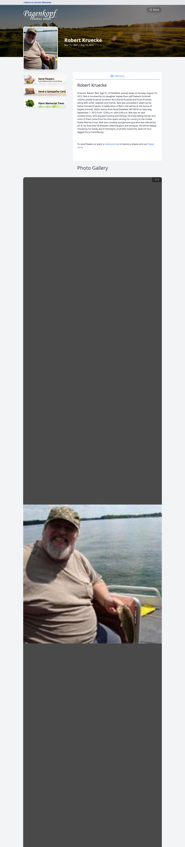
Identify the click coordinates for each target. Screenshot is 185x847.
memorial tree (112, 144)
